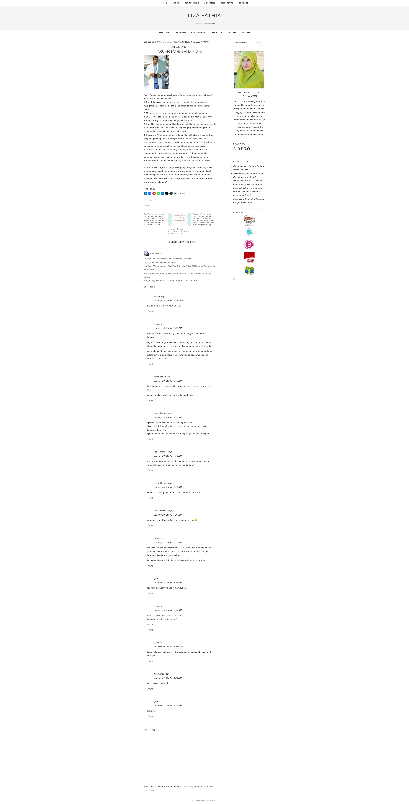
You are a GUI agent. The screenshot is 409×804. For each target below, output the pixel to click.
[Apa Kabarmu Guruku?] (156, 219)
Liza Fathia (213, 800)
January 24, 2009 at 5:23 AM (168, 677)
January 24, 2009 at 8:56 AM (168, 705)
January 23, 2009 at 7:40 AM (168, 542)
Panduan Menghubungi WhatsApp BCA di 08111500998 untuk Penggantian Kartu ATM (248, 181)
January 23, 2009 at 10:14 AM (168, 646)
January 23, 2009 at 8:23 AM (168, 582)
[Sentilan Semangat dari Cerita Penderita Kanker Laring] (179, 219)
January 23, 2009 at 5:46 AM (168, 380)
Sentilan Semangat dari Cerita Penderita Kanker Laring (178, 231)
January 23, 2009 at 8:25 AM (168, 487)
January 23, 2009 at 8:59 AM (168, 610)
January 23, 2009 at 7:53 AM (168, 455)
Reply (150, 311)
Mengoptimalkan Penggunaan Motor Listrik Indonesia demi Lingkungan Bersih (247, 191)
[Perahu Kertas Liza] (205, 219)
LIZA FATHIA (204, 15)
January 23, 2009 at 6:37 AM (168, 417)
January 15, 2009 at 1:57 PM (168, 328)
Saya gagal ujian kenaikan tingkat (160, 262)
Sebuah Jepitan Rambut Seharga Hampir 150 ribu (167, 258)
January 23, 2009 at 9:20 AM (168, 514)
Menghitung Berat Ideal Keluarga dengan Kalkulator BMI (170, 280)
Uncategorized (187, 242)
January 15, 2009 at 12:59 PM (168, 300)
